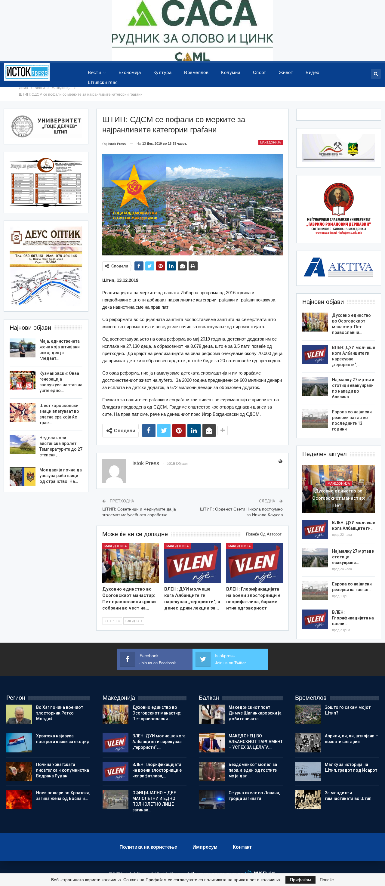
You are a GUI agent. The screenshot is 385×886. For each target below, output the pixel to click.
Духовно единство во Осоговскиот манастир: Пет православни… (156, 713)
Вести (94, 72)
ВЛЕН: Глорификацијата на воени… (353, 618)
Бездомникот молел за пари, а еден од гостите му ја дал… (253, 770)
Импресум (204, 847)
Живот (286, 72)
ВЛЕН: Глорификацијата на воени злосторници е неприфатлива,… (157, 770)
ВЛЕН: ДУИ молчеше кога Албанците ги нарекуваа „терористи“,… (159, 741)
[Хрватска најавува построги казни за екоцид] (19, 742)
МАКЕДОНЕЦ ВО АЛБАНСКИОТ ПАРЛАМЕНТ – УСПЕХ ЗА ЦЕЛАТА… (256, 741)
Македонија (270, 142)
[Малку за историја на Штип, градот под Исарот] (308, 771)
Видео (312, 72)
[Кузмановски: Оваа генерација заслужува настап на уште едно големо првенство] (22, 380)
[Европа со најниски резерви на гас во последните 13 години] (315, 418)
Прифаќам (300, 879)
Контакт (242, 847)
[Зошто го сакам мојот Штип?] (308, 714)
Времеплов (196, 72)
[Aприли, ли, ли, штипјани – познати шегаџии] (308, 742)
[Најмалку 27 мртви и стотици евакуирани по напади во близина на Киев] (315, 386)
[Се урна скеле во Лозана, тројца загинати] (212, 799)
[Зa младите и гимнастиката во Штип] (308, 799)
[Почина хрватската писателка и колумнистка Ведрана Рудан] (19, 771)
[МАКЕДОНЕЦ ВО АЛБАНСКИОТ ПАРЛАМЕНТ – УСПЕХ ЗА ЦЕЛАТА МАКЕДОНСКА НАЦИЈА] (212, 742)
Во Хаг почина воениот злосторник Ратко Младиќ (59, 713)
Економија (130, 72)
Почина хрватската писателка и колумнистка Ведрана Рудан (62, 770)
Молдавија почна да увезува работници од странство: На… (60, 476)
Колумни (230, 72)
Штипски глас (103, 82)
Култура (162, 72)
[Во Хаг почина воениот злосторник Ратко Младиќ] (19, 714)
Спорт (259, 72)
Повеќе (327, 880)
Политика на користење (148, 847)
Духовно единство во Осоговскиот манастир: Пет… (338, 498)
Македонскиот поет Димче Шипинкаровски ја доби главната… (255, 713)
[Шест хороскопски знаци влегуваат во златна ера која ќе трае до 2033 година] (22, 412)
